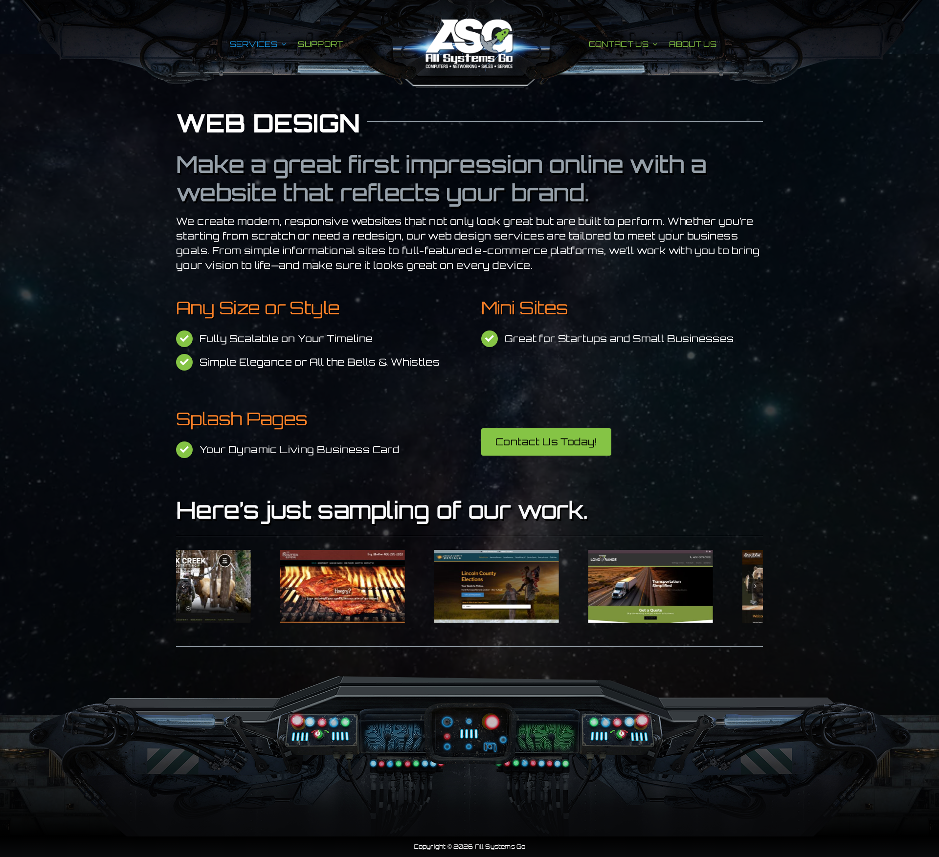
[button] (183, 586)
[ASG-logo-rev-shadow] (469, 23)
